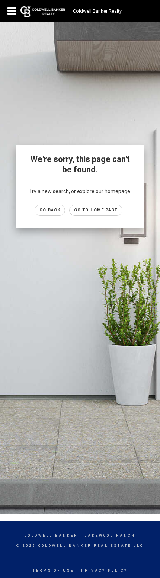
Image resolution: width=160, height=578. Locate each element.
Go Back (49, 210)
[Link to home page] (42, 11)
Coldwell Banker (51, 535)
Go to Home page (96, 210)
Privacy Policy (104, 570)
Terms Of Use (53, 570)
